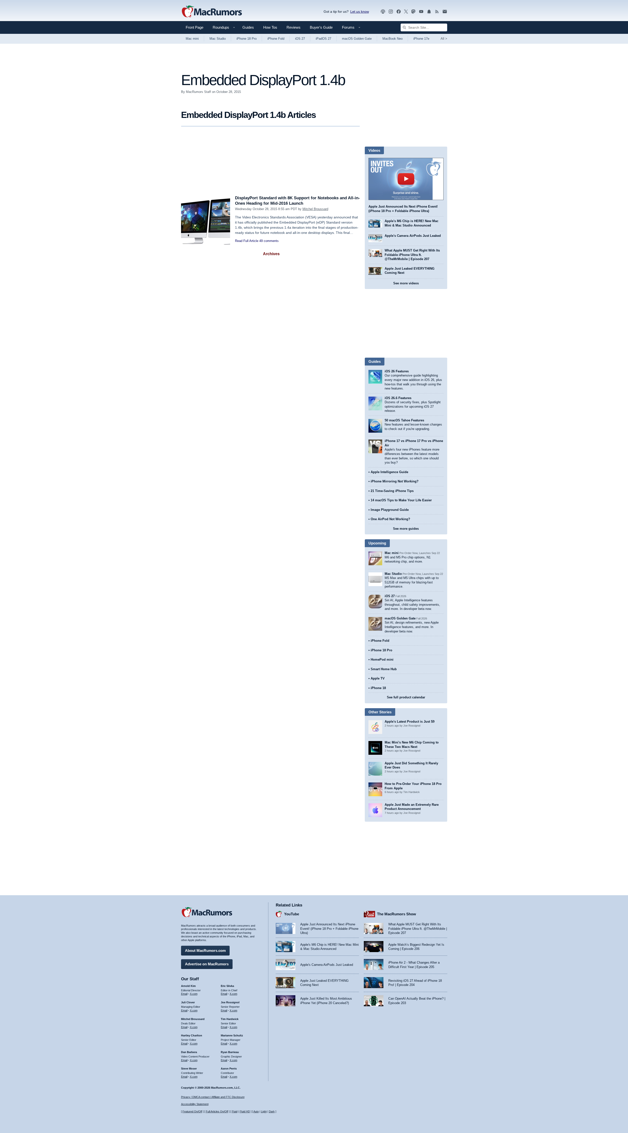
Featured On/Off (192, 1111)
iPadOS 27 (323, 38)
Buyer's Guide (321, 27)
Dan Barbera (189, 1052)
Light (264, 1111)
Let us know (359, 11)
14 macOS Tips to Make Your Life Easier (401, 500)
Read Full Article (246, 241)
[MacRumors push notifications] (429, 11)
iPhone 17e (421, 38)
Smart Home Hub (384, 669)
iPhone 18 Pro (246, 38)
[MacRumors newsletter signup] (444, 11)
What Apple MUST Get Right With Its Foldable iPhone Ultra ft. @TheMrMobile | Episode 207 (412, 255)
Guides (248, 27)
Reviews (294, 27)
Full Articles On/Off (217, 1111)
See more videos (406, 283)
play (406, 179)
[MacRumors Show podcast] (382, 11)
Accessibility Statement (195, 1104)
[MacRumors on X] (406, 11)
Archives (271, 254)
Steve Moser (189, 1068)
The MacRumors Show (396, 914)
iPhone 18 (378, 688)
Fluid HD (245, 1111)
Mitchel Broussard (315, 209)
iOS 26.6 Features (398, 398)
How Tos (270, 27)
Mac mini (192, 38)
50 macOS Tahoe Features (404, 420)
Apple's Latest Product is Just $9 (409, 721)
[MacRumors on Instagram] (390, 11)
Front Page (194, 27)
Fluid (234, 1111)
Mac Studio (217, 38)
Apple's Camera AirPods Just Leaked (413, 236)
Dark (272, 1111)
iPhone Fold (275, 38)
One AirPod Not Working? (390, 519)
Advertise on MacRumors (207, 964)
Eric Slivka (227, 985)
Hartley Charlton (191, 1035)
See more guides (406, 528)
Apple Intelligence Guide (389, 472)
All (444, 38)
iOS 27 (300, 38)
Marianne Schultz (232, 1035)
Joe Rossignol (230, 1002)
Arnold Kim (188, 985)
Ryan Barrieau (230, 1052)
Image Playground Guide (390, 510)
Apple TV (378, 678)
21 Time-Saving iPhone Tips (392, 491)
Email (184, 993)
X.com (193, 993)
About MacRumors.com (205, 950)
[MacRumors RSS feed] (436, 11)
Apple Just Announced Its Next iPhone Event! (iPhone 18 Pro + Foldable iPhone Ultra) (329, 928)
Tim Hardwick (229, 1019)
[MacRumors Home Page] (211, 11)
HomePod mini (382, 659)
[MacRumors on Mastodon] (413, 11)
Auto (256, 1111)
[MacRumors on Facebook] (398, 11)
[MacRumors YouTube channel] (421, 11)
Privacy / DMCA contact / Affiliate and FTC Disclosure (213, 1096)
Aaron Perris (229, 1068)
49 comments (269, 241)
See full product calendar (406, 697)
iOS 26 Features (397, 371)
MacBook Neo (392, 38)
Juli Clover (188, 1002)
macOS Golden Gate (357, 38)
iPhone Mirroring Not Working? (395, 481)
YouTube (291, 914)
